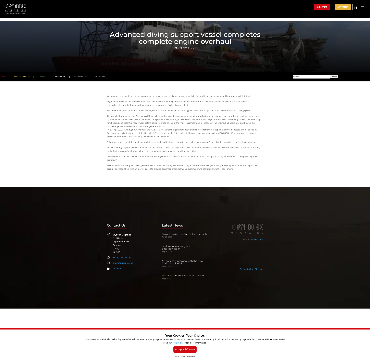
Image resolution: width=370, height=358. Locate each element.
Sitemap (259, 269)
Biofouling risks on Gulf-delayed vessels (184, 234)
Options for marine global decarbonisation (176, 247)
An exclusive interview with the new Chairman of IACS (182, 262)
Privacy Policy (246, 269)
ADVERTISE (342, 7)
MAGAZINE (60, 76)
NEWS (3, 76)
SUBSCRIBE (322, 7)
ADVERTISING (80, 76)
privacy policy (179, 342)
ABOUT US (100, 76)
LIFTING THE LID (21, 76)
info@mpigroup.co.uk (123, 263)
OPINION (42, 76)
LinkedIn (117, 268)
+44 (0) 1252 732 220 (122, 257)
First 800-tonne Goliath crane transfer (183, 275)
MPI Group (258, 239)
